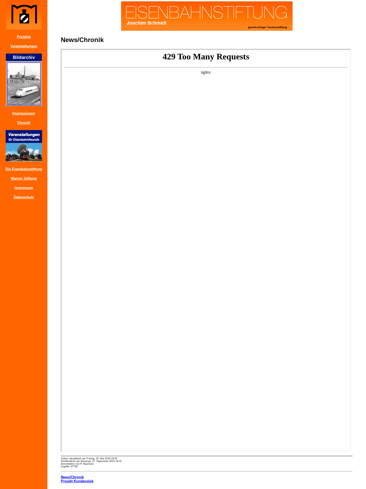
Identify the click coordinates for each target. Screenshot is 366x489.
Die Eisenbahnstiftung (23, 169)
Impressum (23, 188)
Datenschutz (24, 197)
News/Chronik (72, 477)
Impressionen (23, 113)
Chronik (23, 123)
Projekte (24, 37)
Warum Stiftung (24, 178)
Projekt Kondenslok (77, 481)
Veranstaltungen (23, 46)
